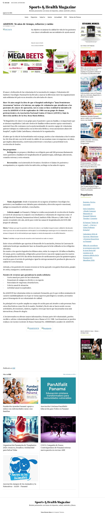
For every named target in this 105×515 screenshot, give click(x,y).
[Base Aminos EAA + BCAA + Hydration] (91, 349)
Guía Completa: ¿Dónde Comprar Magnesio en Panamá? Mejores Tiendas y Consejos (90, 213)
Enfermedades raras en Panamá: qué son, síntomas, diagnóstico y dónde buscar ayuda (91, 95)
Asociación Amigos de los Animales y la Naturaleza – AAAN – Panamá (19, 485)
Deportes (34, 17)
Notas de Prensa (75, 17)
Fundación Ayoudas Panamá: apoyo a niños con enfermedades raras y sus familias (18, 408)
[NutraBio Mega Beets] (39, 73)
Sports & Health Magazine (52, 7)
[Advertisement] (39, 183)
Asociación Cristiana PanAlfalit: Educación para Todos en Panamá (54, 407)
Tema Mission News (46, 512)
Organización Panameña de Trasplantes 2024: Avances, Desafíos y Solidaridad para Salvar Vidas (19, 447)
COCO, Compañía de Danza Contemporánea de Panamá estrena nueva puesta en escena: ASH (56, 447)
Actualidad (58, 17)
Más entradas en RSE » (69, 374)
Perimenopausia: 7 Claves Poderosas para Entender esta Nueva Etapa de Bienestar (90, 165)
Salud (41, 17)
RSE (65, 17)
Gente (50, 17)
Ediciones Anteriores (18, 2)
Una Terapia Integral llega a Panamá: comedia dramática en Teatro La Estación (90, 188)
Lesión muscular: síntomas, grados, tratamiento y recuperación (89, 141)
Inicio (26, 17)
